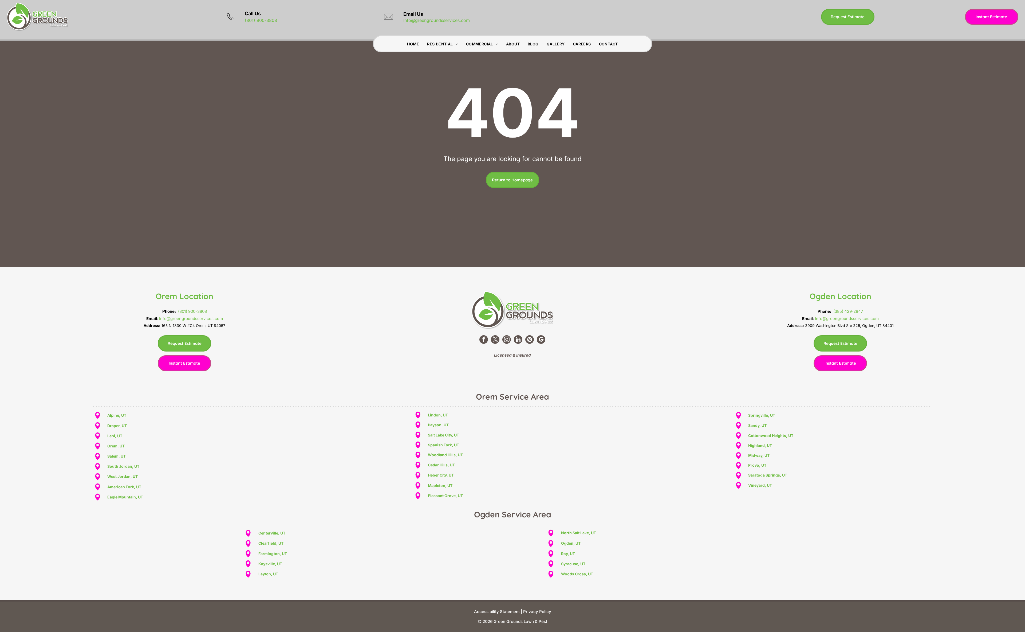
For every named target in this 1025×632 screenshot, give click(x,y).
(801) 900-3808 (261, 20)
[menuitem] (413, 44)
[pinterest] (529, 340)
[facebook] (483, 340)
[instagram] (506, 340)
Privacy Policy (537, 611)
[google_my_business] (541, 340)
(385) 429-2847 (848, 311)
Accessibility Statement (497, 611)
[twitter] (495, 340)
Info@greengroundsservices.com (436, 20)
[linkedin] (518, 340)
